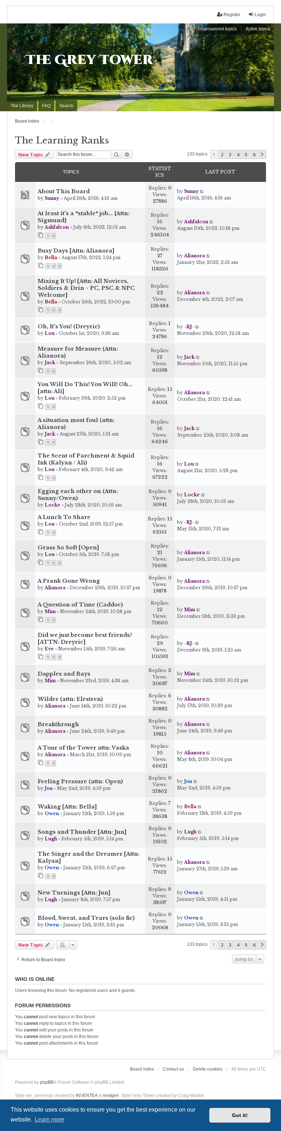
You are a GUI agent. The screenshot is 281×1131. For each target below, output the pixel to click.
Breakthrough (58, 724)
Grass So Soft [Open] (68, 547)
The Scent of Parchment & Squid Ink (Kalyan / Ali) (86, 459)
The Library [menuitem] (22, 105)
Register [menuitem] (232, 14)
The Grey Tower (89, 60)
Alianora (194, 255)
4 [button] (238, 154)
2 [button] (222, 154)
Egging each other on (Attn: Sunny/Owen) (78, 494)
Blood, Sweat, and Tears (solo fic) (86, 918)
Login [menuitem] (260, 14)
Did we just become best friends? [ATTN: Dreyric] (85, 638)
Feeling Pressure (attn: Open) (80, 781)
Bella (51, 257)
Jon (49, 788)
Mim (50, 611)
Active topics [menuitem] (258, 28)
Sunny (52, 198)
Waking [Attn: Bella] (67, 806)
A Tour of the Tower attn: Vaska (83, 747)
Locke (52, 505)
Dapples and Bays (64, 674)
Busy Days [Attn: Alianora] (76, 250)
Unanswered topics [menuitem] (217, 28)
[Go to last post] (202, 191)
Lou (50, 333)
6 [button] (254, 154)
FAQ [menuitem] (46, 105)
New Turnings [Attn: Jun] (74, 892)
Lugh (51, 838)
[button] (262, 154)
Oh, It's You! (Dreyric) (69, 326)
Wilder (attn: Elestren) (70, 699)
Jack (50, 362)
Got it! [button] (240, 1115)
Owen (52, 813)
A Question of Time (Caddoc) (80, 604)
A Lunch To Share (64, 517)
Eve (49, 649)
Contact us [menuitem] (173, 1069)
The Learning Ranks (62, 140)
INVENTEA (87, 1095)
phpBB (46, 1082)
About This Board (64, 191)
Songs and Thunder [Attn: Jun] (82, 832)
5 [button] (246, 154)
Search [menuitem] (66, 105)
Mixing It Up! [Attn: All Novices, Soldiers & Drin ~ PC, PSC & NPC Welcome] (86, 288)
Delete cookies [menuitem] (207, 1069)
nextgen (111, 1095)
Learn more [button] (49, 1119)
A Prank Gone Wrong (69, 581)
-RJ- (189, 326)
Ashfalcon (57, 227)
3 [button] (230, 154)
